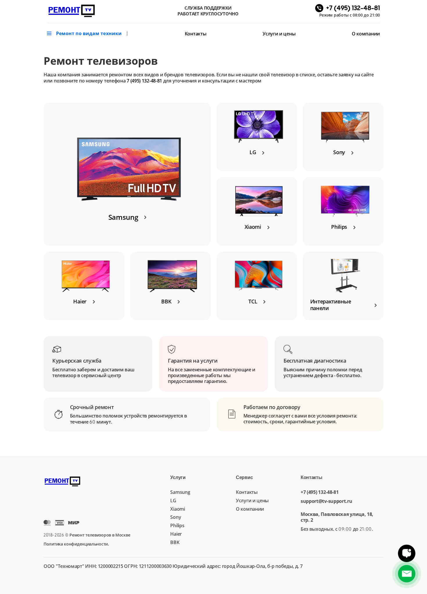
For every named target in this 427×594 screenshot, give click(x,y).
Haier (176, 534)
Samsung (180, 492)
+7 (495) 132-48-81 (320, 492)
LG (173, 500)
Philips (177, 525)
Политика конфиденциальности (76, 544)
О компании (366, 33)
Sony (175, 517)
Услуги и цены (279, 33)
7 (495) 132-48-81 (144, 81)
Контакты (196, 33)
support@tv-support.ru (326, 501)
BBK (174, 542)
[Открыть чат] (406, 553)
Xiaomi (177, 509)
